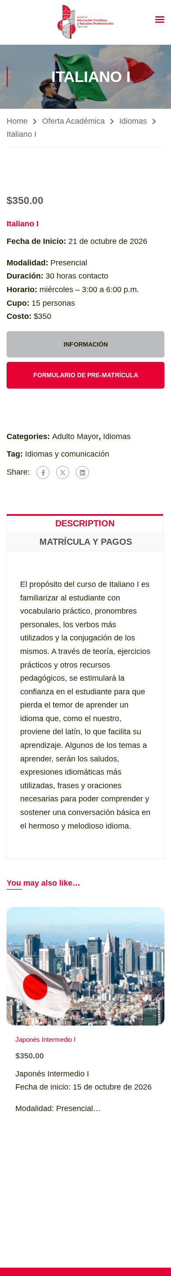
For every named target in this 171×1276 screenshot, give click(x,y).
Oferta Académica (73, 121)
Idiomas (133, 121)
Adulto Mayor (75, 436)
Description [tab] (84, 523)
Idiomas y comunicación (67, 454)
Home (17, 121)
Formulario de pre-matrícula (85, 375)
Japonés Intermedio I (45, 1039)
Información (86, 344)
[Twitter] (62, 472)
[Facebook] (43, 472)
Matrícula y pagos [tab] (85, 542)
